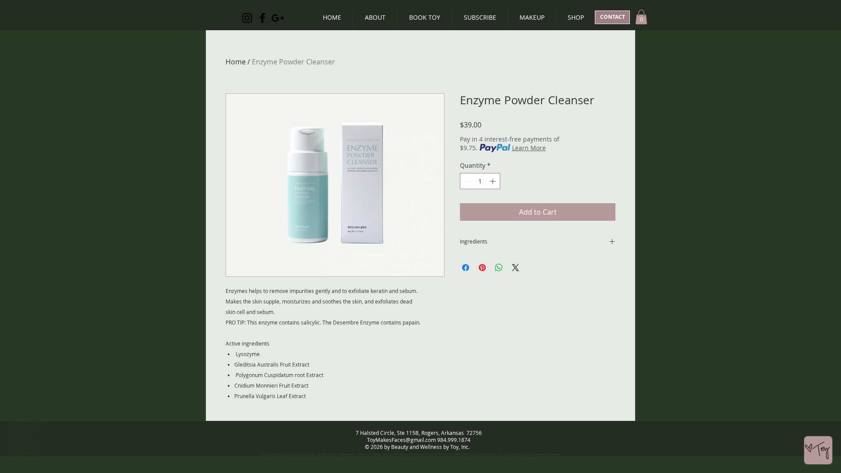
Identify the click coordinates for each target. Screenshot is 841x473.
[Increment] (493, 181)
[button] (641, 17)
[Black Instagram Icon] (247, 18)
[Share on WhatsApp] (499, 267)
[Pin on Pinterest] (482, 267)
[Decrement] (466, 181)
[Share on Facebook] (465, 267)
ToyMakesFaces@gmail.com (401, 439)
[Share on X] (515, 267)
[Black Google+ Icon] (277, 18)
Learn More (529, 148)
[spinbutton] (480, 181)
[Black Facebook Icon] (262, 18)
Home (236, 62)
